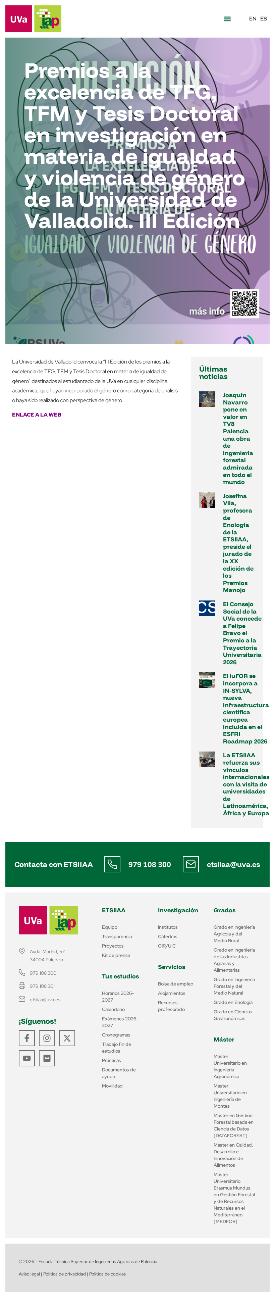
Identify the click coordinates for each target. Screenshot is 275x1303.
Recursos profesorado (171, 1006)
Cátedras (167, 936)
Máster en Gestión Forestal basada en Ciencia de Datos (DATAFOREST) (234, 1125)
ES (263, 18)
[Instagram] (47, 1038)
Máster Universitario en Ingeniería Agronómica (230, 1066)
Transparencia (117, 936)
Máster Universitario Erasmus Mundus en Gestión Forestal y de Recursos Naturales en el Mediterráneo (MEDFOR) (234, 1197)
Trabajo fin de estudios (116, 1047)
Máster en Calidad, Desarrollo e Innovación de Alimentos (233, 1155)
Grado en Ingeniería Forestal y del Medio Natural (234, 986)
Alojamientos (171, 993)
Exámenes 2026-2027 (120, 1022)
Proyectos (113, 946)
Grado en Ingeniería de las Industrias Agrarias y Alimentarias (234, 960)
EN (253, 18)
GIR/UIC (167, 946)
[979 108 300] (112, 864)
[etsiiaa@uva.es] (191, 864)
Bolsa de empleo (175, 984)
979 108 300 (149, 864)
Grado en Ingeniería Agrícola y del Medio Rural (234, 934)
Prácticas (111, 1060)
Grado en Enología (233, 1002)
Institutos (168, 927)
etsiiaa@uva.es (233, 864)
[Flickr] (47, 1058)
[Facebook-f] (27, 1038)
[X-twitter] (67, 1038)
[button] (227, 19)
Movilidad (112, 1086)
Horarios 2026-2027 (118, 996)
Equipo (109, 927)
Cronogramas (116, 1035)
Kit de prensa (116, 955)
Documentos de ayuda (119, 1073)
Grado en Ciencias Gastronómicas (233, 1015)
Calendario (113, 1009)
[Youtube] (27, 1058)
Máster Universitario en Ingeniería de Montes (230, 1096)
